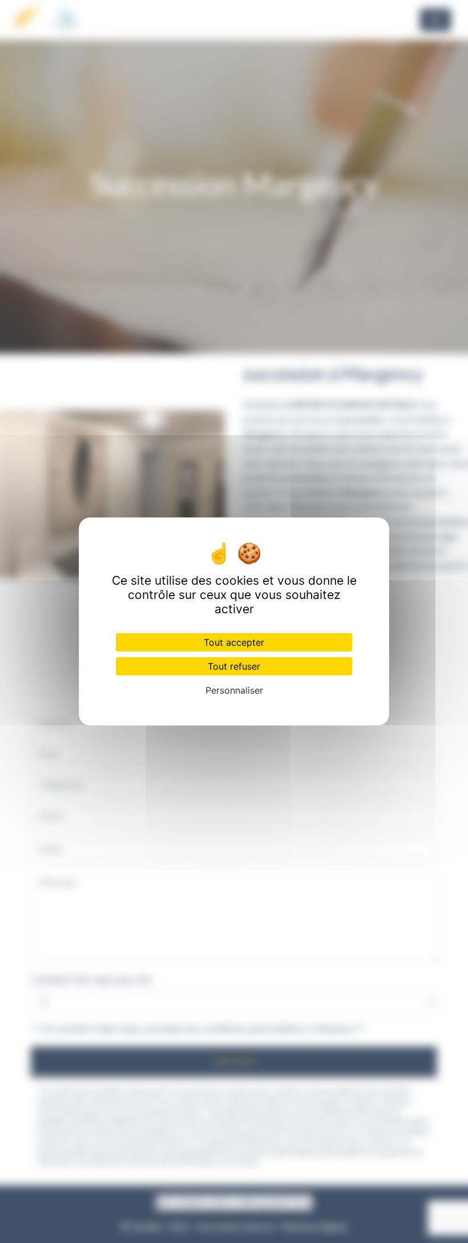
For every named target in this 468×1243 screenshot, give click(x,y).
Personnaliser (234, 690)
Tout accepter (234, 642)
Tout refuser (234, 666)
